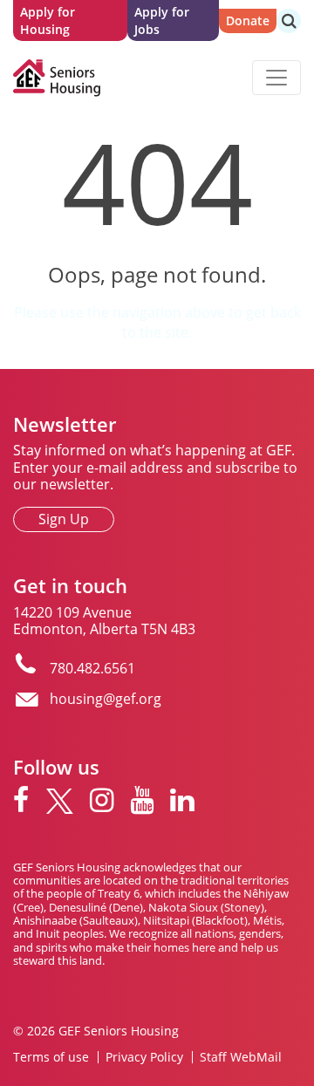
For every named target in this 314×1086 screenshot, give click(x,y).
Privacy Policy (144, 1057)
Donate (248, 20)
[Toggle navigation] (276, 77)
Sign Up (63, 519)
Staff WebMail (241, 1057)
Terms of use (51, 1057)
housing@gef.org (105, 698)
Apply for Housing (47, 20)
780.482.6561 (92, 668)
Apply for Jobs (161, 20)
